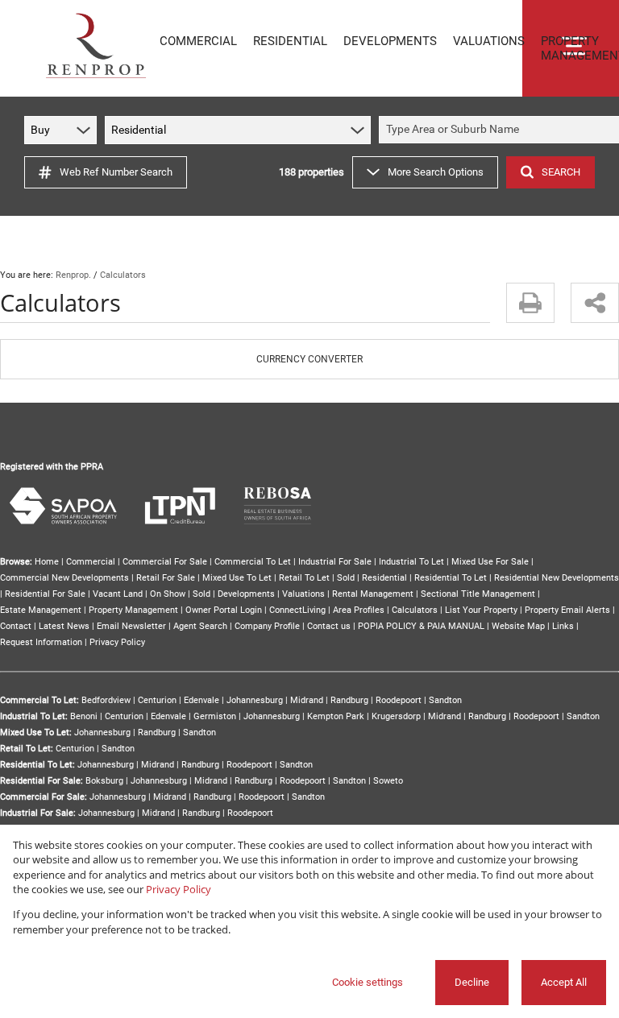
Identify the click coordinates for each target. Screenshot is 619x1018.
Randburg (349, 700)
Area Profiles (358, 610)
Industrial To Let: (34, 716)
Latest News (64, 626)
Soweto (388, 781)
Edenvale (201, 700)
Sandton (445, 700)
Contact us (329, 626)
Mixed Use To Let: (36, 732)
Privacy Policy (117, 642)
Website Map (518, 626)
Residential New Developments (556, 578)
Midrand (306, 700)
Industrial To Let (411, 562)
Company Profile (267, 626)
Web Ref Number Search (116, 172)
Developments (246, 594)
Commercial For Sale (165, 562)
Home (47, 562)
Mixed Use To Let (237, 578)
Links (563, 626)
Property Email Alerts (567, 610)
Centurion (157, 700)
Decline (472, 982)
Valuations (303, 594)
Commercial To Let (252, 562)
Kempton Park (335, 716)
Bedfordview (106, 700)
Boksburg (104, 781)
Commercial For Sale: (43, 797)
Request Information (41, 642)
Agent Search (200, 626)
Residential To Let (450, 578)
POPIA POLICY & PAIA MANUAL (421, 626)
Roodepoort (399, 700)
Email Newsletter (131, 626)
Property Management (133, 610)
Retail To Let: (26, 748)
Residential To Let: (37, 764)
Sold (346, 578)
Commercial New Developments (64, 578)
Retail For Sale (165, 578)
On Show (167, 594)
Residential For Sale (45, 594)
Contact (15, 626)
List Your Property (481, 610)
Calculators (415, 610)
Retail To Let (304, 578)
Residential (384, 578)
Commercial (90, 562)
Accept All (564, 982)
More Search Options (436, 172)
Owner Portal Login (223, 610)
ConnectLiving (297, 610)
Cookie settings (367, 982)
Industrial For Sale (335, 562)
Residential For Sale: (41, 781)
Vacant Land (118, 594)
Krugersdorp (396, 716)
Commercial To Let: (39, 700)
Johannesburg (254, 700)
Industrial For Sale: (38, 813)
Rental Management (372, 594)
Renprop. (73, 275)
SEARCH (561, 172)
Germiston (214, 716)
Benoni (84, 716)
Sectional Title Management (478, 594)
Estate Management (40, 610)
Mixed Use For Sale (490, 562)
